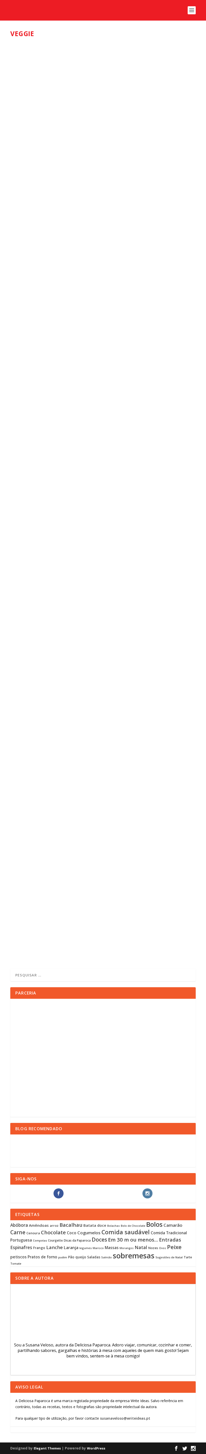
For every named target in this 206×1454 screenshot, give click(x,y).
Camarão (173, 1225)
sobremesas (133, 1256)
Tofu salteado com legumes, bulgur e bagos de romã (77, 457)
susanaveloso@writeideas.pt (125, 1418)
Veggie (76, 154)
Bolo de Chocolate (133, 1226)
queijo (80, 1257)
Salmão (106, 1257)
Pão (71, 1257)
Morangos (127, 1248)
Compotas (40, 1240)
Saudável (105, 306)
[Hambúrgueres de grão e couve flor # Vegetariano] (97, 708)
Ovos (162, 1248)
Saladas (93, 1257)
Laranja (71, 1247)
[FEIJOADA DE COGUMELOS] (92, 90)
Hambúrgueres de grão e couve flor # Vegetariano (74, 768)
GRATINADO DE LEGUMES (41, 298)
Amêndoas (39, 1225)
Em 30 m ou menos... (133, 1239)
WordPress (96, 1448)
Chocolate (53, 1232)
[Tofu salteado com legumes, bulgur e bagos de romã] (99, 395)
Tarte (188, 1257)
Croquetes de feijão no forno (50, 919)
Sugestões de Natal (169, 1257)
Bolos (154, 1224)
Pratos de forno (42, 1256)
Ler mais (26, 174)
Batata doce (94, 1225)
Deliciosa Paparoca (33, 154)
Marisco (98, 1248)
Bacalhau (71, 1224)
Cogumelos (88, 1233)
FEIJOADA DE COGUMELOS (42, 146)
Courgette (55, 1240)
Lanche (54, 1247)
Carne (17, 1232)
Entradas (170, 1239)
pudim (62, 1257)
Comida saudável (125, 1232)
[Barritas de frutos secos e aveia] (97, 552)
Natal (141, 1247)
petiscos (18, 1257)
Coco (71, 1232)
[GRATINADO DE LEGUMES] (94, 240)
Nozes (153, 1248)
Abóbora (19, 1225)
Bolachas (113, 1226)
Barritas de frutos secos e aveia (52, 612)
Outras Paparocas (84, 306)
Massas (112, 1247)
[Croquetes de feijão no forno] (93, 862)
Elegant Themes (47, 1448)
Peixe (174, 1247)
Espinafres (21, 1247)
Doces (99, 1239)
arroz (54, 1225)
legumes (85, 1248)
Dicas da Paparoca (77, 1240)
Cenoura (33, 1233)
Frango (39, 1247)
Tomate (15, 1263)
